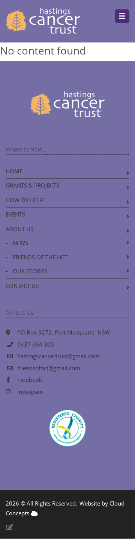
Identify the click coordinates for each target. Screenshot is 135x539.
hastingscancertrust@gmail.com (58, 356)
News (20, 243)
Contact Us (22, 285)
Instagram (29, 391)
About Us (19, 229)
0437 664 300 (35, 344)
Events (15, 214)
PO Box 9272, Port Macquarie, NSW (63, 332)
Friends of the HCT (40, 257)
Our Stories (30, 271)
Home (14, 171)
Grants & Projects (32, 185)
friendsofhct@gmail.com (48, 368)
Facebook (29, 379)
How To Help (25, 200)
